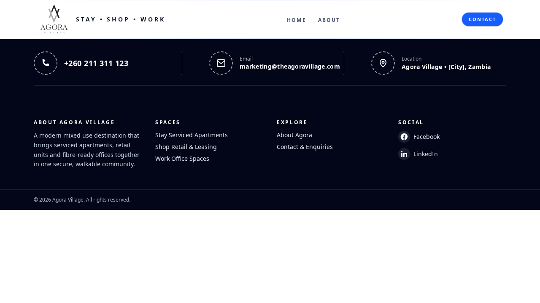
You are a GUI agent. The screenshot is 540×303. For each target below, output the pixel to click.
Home (296, 20)
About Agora (294, 135)
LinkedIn (425, 154)
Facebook (426, 137)
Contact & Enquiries (305, 147)
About (329, 20)
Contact (482, 19)
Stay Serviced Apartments (191, 135)
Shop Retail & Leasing (186, 147)
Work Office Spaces (182, 158)
